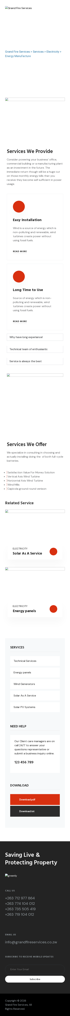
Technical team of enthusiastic (29, 349)
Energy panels (24, 611)
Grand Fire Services (16, 1004)
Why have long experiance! (26, 337)
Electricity (20, 548)
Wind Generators (24, 684)
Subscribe (35, 979)
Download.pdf (27, 799)
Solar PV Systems (24, 707)
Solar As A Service (27, 554)
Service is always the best (26, 361)
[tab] (35, 337)
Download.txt (26, 811)
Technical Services (25, 661)
